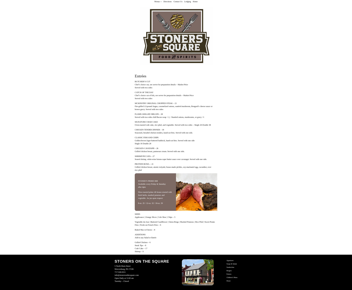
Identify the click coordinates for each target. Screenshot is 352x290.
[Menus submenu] (161, 1)
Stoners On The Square (142, 261)
